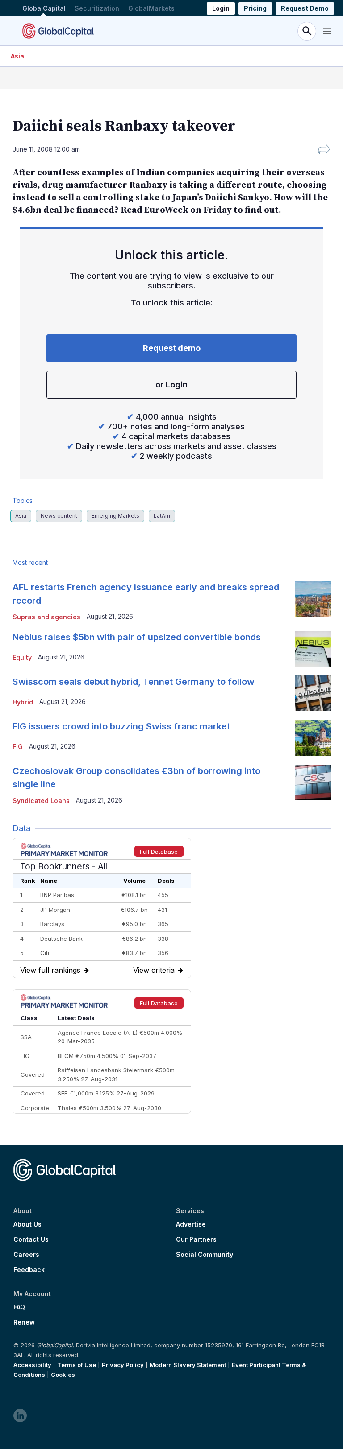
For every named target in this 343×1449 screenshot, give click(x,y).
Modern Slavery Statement (188, 1364)
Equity (22, 657)
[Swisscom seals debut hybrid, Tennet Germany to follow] (313, 693)
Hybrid (23, 702)
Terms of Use (76, 1364)
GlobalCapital (44, 8)
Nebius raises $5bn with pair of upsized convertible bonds (137, 637)
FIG (18, 746)
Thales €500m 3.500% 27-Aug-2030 (109, 1107)
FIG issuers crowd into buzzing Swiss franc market (121, 726)
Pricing (255, 8)
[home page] (58, 30)
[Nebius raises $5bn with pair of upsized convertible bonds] (313, 649)
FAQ (19, 1307)
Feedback (29, 1270)
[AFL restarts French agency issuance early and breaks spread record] (313, 599)
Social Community (204, 1254)
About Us (27, 1224)
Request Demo (305, 8)
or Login (171, 384)
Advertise (191, 1224)
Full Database (159, 851)
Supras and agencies (46, 617)
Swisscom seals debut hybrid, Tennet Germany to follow (134, 681)
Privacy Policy (123, 1364)
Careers (26, 1254)
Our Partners (196, 1239)
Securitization (97, 8)
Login (221, 8)
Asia (17, 56)
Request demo (172, 348)
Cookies (63, 1374)
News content (59, 515)
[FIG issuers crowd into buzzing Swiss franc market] (313, 738)
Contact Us (31, 1239)
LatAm (162, 515)
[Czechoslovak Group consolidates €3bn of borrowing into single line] (313, 782)
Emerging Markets (115, 515)
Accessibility (32, 1364)
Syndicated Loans (41, 800)
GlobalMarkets (151, 8)
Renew (24, 1322)
